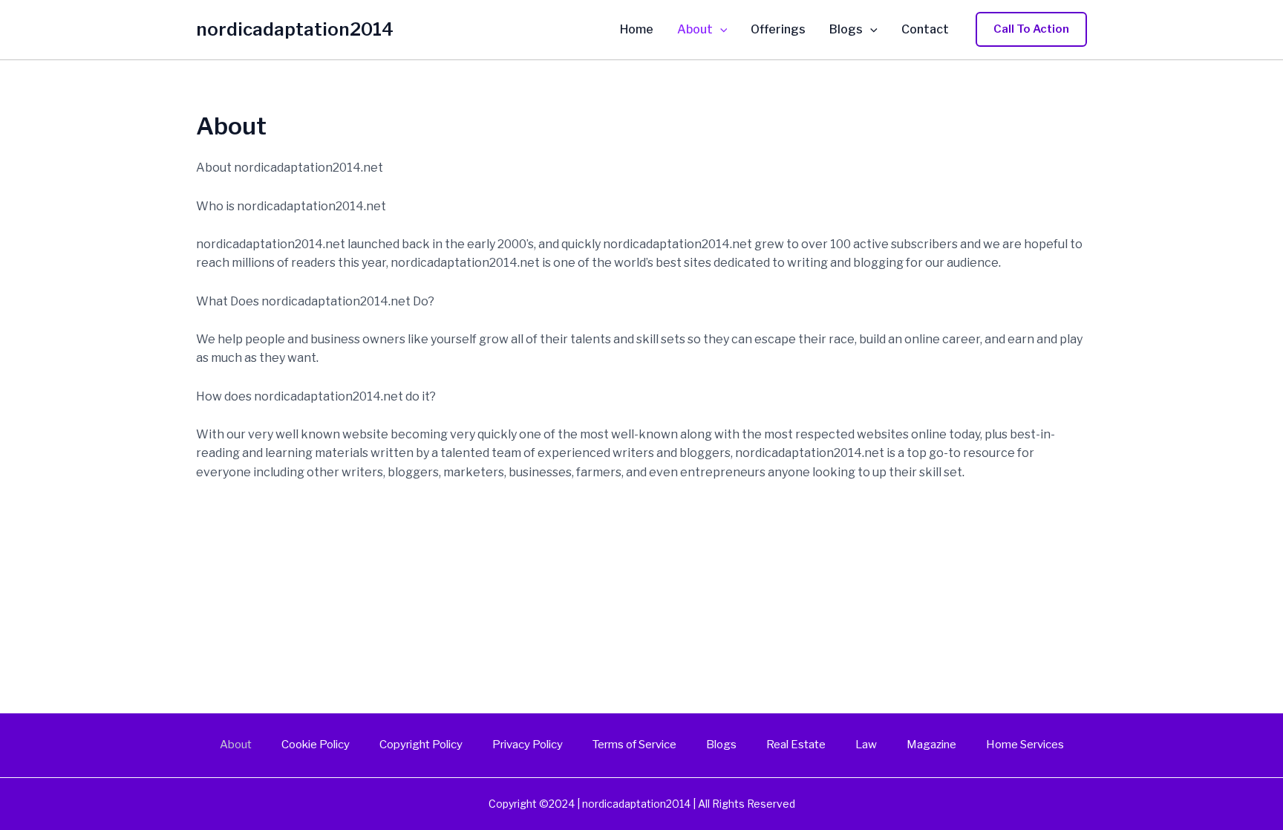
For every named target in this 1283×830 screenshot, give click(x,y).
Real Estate (796, 744)
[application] (720, 30)
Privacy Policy (527, 744)
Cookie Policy (315, 744)
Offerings (778, 30)
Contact (925, 30)
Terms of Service (634, 744)
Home (636, 30)
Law (866, 744)
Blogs (846, 30)
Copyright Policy (421, 744)
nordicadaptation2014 (295, 29)
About (695, 30)
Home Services (1025, 744)
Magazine (931, 744)
